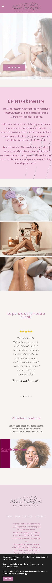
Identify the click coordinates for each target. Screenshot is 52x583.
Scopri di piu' (14, 67)
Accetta (8, 579)
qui (26, 573)
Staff (17, 516)
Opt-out (19, 564)
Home (10, 516)
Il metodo (28, 516)
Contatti (40, 516)
